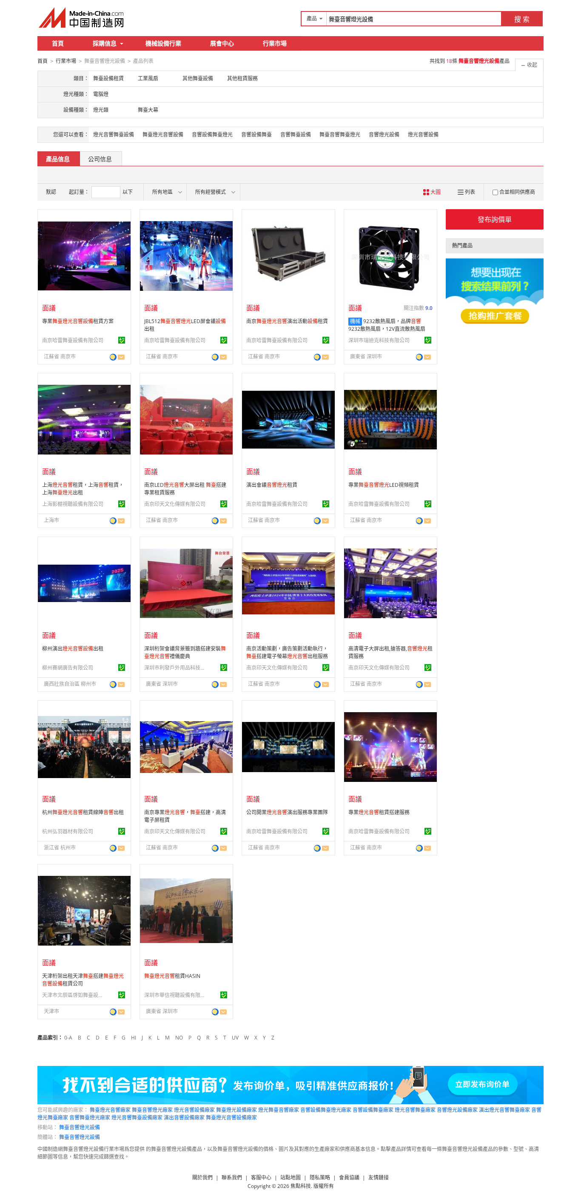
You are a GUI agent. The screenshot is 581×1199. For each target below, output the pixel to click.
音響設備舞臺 (256, 134)
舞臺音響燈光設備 (79, 1127)
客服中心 (261, 1177)
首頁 (58, 43)
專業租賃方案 (78, 321)
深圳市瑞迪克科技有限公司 (379, 340)
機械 (355, 321)
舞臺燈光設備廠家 (236, 1110)
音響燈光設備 (384, 134)
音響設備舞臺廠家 (373, 1110)
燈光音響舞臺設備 (113, 134)
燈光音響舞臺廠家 (415, 1110)
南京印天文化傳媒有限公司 (174, 504)
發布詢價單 (495, 219)
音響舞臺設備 (295, 134)
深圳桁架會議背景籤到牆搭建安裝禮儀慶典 (185, 652)
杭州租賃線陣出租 (83, 812)
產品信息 (58, 159)
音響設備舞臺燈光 (212, 134)
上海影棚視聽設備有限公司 (72, 504)
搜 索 (522, 19)
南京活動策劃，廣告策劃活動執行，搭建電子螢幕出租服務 (287, 652)
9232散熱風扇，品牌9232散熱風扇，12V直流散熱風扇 (386, 325)
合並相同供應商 (517, 192)
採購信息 (105, 43)
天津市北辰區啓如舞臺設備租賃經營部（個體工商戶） (74, 995)
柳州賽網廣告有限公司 (67, 667)
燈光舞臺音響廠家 (278, 1110)
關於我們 (202, 1177)
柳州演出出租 (72, 648)
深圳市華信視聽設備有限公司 (176, 995)
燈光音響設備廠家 (194, 1110)
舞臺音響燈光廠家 (152, 1110)
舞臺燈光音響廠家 (110, 1110)
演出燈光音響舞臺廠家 (504, 1110)
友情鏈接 (378, 1177)
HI (133, 1037)
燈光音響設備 (423, 134)
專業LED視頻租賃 (383, 485)
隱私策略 (320, 1177)
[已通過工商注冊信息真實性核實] (121, 340)
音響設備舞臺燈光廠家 (325, 1110)
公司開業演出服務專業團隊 (287, 812)
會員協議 (349, 1177)
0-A (68, 1037)
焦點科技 (300, 1186)
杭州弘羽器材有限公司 (67, 831)
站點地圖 (290, 1177)
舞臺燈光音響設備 (162, 134)
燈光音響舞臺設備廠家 (136, 1117)
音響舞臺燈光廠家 (89, 1117)
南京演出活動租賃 (287, 321)
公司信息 (100, 159)
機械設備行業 (163, 43)
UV (235, 1037)
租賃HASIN (172, 976)
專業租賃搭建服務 (379, 812)
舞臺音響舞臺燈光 (339, 134)
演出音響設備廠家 (184, 1117)
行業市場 (275, 43)
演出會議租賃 (271, 485)
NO (179, 1037)
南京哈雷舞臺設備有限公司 (72, 340)
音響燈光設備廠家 (457, 1110)
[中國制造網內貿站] (82, 17)
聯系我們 (232, 1177)
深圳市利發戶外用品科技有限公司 (176, 667)
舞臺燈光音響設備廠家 (231, 1117)
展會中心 (222, 43)
